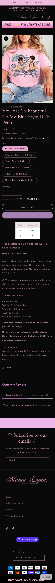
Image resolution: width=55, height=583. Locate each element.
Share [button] (8, 368)
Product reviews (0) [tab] (14, 395)
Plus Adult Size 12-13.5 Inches (20, 180)
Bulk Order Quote (14, 503)
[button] (27, 579)
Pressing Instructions (16, 516)
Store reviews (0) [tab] (40, 395)
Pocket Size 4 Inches (15, 149)
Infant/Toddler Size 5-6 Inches (20, 155)
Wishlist (10, 510)
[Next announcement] (50, 9)
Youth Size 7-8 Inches (16, 161)
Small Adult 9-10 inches (17, 168)
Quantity (6, 187)
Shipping (5, 133)
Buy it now (27, 215)
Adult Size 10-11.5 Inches (17, 174)
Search (9, 497)
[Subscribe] (46, 460)
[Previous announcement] (5, 9)
